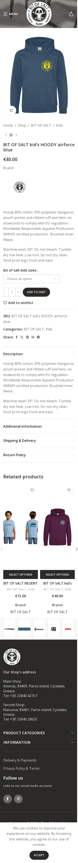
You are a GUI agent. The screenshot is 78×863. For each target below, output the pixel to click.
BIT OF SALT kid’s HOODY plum (57, 585)
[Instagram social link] (18, 799)
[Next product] (16, 135)
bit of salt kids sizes (19, 270)
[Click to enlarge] (11, 110)
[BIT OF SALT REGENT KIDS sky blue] (20, 527)
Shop (22, 125)
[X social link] (22, 337)
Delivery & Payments (20, 760)
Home (8, 125)
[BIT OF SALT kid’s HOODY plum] (57, 527)
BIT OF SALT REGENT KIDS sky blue (20, 585)
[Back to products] (11, 135)
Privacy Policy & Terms (21, 768)
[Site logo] (39, 13)
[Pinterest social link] (27, 337)
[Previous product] (5, 135)
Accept (39, 855)
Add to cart (36, 292)
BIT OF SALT (41, 125)
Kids (59, 125)
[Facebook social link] (16, 337)
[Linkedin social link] (33, 337)
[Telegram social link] (38, 337)
